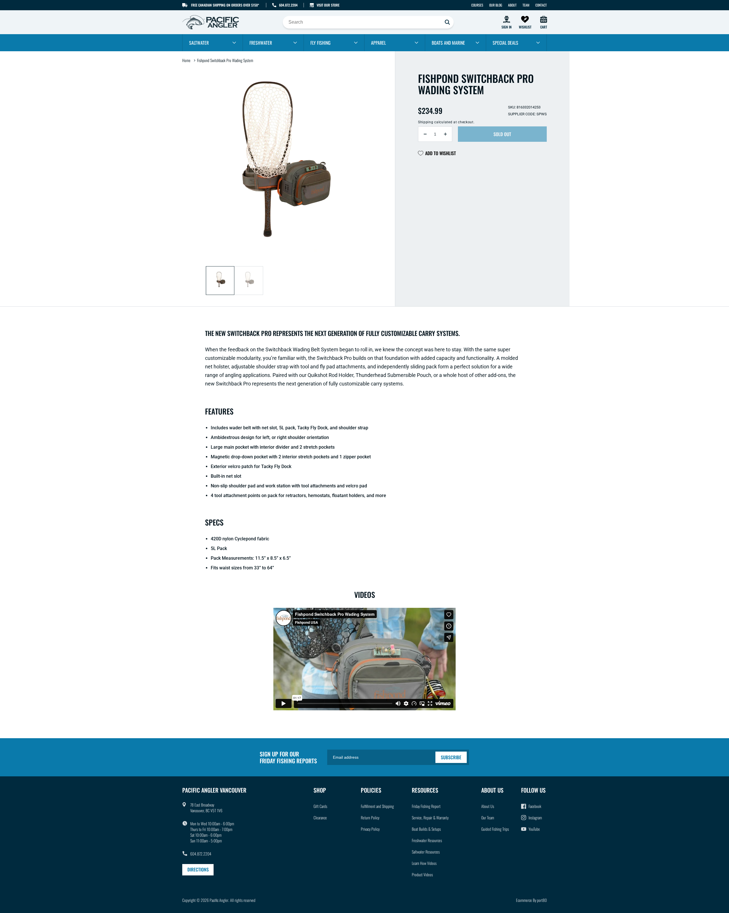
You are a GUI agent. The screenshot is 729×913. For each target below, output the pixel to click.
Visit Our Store (328, 5)
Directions (198, 869)
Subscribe (451, 757)
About (512, 5)
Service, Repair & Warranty (430, 817)
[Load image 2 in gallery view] (248, 280)
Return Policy (370, 817)
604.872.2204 (288, 5)
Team (526, 5)
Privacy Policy (370, 829)
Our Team (487, 817)
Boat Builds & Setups (426, 829)
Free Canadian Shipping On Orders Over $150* (225, 5)
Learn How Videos (424, 863)
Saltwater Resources (426, 852)
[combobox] (368, 22)
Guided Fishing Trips (495, 829)
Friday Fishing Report (426, 806)
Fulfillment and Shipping (377, 806)
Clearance (320, 817)
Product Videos (422, 874)
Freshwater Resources (427, 840)
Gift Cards (320, 806)
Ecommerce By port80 (531, 900)
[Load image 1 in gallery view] (220, 280)
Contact (541, 5)
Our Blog (495, 5)
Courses (477, 5)
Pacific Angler (219, 900)
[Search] (447, 22)
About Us (487, 806)
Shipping (425, 122)
